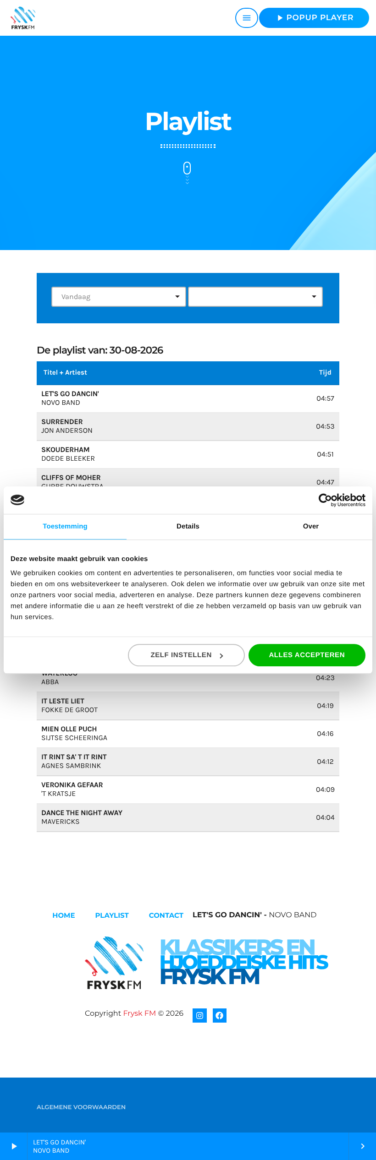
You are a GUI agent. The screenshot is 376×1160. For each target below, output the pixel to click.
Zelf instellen (180, 655)
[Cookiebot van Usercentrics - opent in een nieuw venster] (325, 500)
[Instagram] (200, 1015)
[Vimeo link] (23, 18)
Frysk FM (139, 1013)
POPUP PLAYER (314, 18)
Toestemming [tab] (65, 526)
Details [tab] (188, 526)
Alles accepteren (307, 655)
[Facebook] (220, 1015)
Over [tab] (311, 526)
